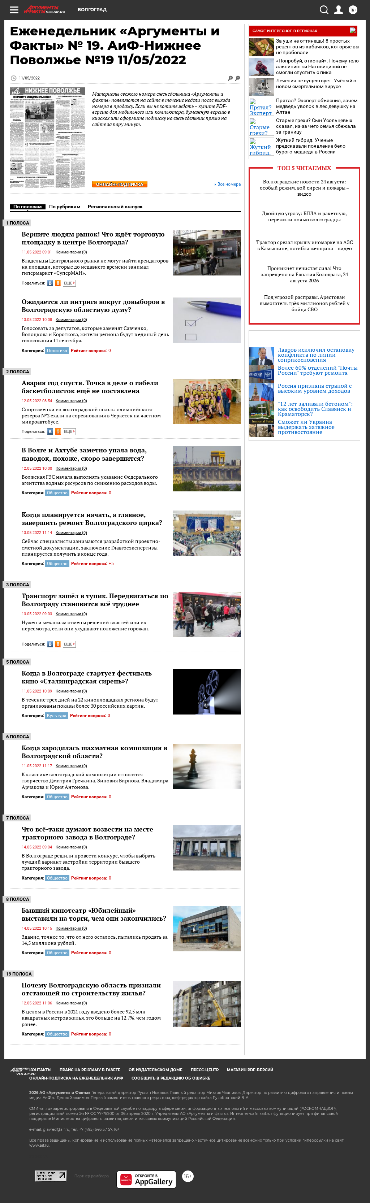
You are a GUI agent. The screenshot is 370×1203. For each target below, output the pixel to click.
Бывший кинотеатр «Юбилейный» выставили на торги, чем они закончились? (94, 914)
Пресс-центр (205, 1070)
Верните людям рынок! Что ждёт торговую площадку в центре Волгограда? (93, 238)
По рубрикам (65, 206)
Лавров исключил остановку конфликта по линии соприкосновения (316, 354)
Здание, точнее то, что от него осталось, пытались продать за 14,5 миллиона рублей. (95, 940)
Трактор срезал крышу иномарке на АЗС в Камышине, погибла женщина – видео (304, 245)
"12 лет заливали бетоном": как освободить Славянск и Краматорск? (315, 408)
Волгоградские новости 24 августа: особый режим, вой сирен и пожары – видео (304, 187)
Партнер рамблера (91, 1176)
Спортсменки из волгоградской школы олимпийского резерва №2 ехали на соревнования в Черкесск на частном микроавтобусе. (91, 415)
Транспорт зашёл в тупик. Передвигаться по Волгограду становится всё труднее (95, 599)
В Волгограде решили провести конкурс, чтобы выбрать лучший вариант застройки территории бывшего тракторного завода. (88, 861)
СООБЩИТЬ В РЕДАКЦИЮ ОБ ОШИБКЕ (171, 1078)
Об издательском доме (155, 1070)
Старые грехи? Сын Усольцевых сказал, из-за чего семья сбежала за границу (316, 126)
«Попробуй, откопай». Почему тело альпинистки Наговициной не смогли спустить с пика (317, 66)
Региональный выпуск (115, 206)
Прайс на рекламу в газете (90, 1070)
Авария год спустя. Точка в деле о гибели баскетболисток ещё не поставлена (90, 386)
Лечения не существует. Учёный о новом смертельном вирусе (316, 83)
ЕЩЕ (68, 283)
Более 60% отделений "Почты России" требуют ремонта (318, 370)
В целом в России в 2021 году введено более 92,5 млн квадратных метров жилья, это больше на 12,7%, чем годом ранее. (91, 1017)
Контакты (40, 1070)
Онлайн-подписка (119, 184)
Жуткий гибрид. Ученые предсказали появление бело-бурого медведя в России (311, 146)
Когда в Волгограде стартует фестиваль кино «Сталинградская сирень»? (87, 677)
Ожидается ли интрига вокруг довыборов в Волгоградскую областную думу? (93, 305)
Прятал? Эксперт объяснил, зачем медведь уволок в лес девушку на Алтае (316, 106)
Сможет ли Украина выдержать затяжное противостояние (306, 426)
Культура (56, 715)
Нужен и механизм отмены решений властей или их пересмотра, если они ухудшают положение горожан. (86, 625)
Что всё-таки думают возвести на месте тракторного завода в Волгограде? (87, 833)
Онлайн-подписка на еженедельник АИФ (76, 1078)
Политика (57, 350)
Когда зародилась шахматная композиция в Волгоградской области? (94, 751)
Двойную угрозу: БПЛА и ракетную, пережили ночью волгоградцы (304, 216)
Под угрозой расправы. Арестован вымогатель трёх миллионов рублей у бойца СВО (304, 303)
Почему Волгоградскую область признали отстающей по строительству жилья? (91, 989)
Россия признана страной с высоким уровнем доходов (315, 388)
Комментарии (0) (71, 252)
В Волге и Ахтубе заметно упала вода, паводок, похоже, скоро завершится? (84, 454)
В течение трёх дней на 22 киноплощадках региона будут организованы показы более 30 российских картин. (90, 702)
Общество (57, 492)
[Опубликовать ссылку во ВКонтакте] (50, 283)
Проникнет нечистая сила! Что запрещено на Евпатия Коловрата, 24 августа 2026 (304, 274)
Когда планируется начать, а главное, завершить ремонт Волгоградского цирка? (92, 518)
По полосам (27, 206)
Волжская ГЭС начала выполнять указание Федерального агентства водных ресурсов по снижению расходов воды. (90, 480)
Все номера (229, 184)
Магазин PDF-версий (250, 1070)
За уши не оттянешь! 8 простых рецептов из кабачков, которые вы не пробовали (318, 46)
